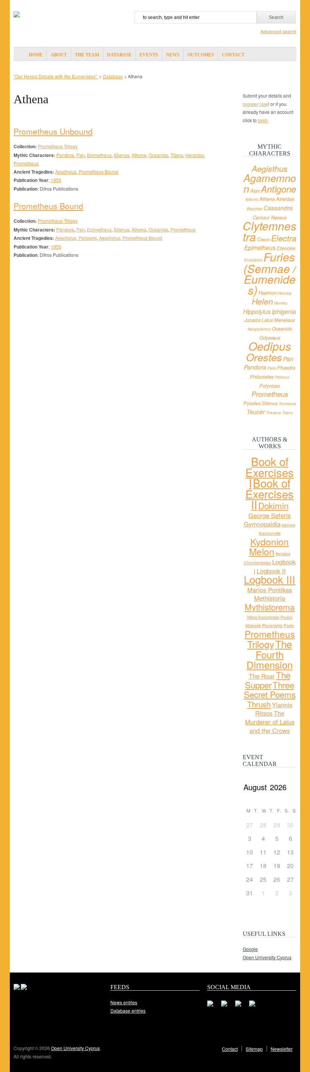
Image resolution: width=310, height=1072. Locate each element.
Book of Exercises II (269, 493)
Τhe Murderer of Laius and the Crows (269, 721)
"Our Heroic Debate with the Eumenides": (56, 76)
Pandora (65, 155)
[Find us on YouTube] (255, 1007)
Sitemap (254, 1049)
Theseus (273, 412)
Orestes (264, 357)
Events (149, 54)
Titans (176, 155)
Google (250, 949)
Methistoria (269, 598)
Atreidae (285, 199)
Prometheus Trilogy (58, 146)
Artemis (251, 199)
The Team (87, 54)
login (263, 120)
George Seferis (269, 515)
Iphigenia (284, 311)
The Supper (267, 680)
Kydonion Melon (269, 546)
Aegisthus (270, 168)
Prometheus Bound (48, 205)
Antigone (278, 188)
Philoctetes (262, 376)
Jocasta (252, 320)
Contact (233, 54)
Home (36, 54)
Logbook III (269, 579)
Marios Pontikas (269, 589)
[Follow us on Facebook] (213, 1007)
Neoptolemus (259, 329)
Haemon (268, 292)
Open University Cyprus (267, 957)
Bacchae (254, 208)
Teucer (255, 411)
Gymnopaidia (262, 523)
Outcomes (201, 54)
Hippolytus (257, 311)
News (173, 54)
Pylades (251, 403)
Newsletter (282, 1049)
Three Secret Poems (270, 690)
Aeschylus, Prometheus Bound (86, 171)
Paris (271, 368)
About (59, 54)
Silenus (121, 155)
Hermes (280, 303)
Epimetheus (99, 155)
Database (119, 54)
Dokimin (273, 505)
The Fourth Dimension (269, 654)
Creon (263, 239)
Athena (139, 155)
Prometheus (26, 163)
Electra (283, 238)
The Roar (262, 675)
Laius (267, 320)
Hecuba (284, 293)
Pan (80, 155)
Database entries (128, 1010)
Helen (262, 301)
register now (255, 104)
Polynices (269, 385)
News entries (123, 1002)
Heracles (194, 155)
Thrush (259, 704)
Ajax (255, 190)
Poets (289, 625)
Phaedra (286, 367)
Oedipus (269, 346)
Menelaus (284, 320)
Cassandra (278, 208)
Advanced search (278, 31)
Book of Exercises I (269, 472)
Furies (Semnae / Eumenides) (269, 273)
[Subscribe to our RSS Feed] (241, 1007)
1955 (56, 180)
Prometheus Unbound (53, 131)
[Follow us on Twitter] (227, 1007)
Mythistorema (269, 607)
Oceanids (158, 155)
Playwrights (272, 625)
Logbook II (271, 570)
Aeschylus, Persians (76, 238)
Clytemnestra (269, 231)
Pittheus (282, 377)
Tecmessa (287, 403)
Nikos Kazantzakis (263, 617)
